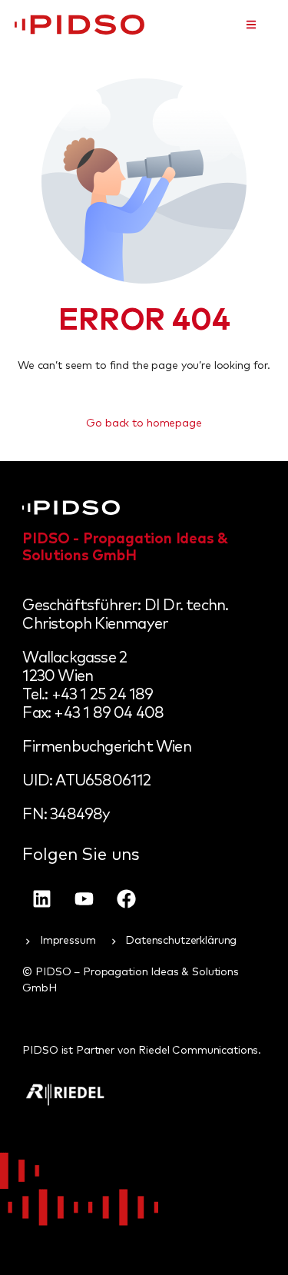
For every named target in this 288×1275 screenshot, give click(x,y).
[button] (251, 25)
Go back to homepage (143, 423)
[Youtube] (84, 898)
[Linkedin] (41, 898)
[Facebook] (126, 898)
